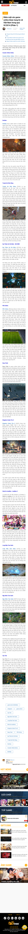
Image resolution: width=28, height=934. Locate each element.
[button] (27, 804)
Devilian (5, 123)
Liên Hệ (10, 914)
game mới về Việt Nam (13, 705)
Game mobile (4, 774)
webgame (10, 708)
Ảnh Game (6, 865)
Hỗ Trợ (18, 914)
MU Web (9, 751)
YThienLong (9, 28)
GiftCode (6, 825)
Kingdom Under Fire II (9, 423)
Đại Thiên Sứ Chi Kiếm (9, 247)
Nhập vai (12, 760)
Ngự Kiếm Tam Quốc (8, 599)
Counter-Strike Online (8, 56)
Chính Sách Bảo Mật (14, 926)
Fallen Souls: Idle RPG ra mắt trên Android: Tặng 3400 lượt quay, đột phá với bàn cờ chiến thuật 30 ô (14, 788)
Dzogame (11, 761)
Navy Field (10, 732)
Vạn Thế (9, 712)
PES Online (5, 309)
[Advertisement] (14, 898)
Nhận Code (19, 831)
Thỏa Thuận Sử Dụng (14, 927)
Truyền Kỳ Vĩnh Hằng (9, 186)
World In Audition (12, 724)
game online (19, 708)
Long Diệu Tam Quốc (9, 548)
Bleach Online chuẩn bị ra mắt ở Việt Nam (16, 41)
